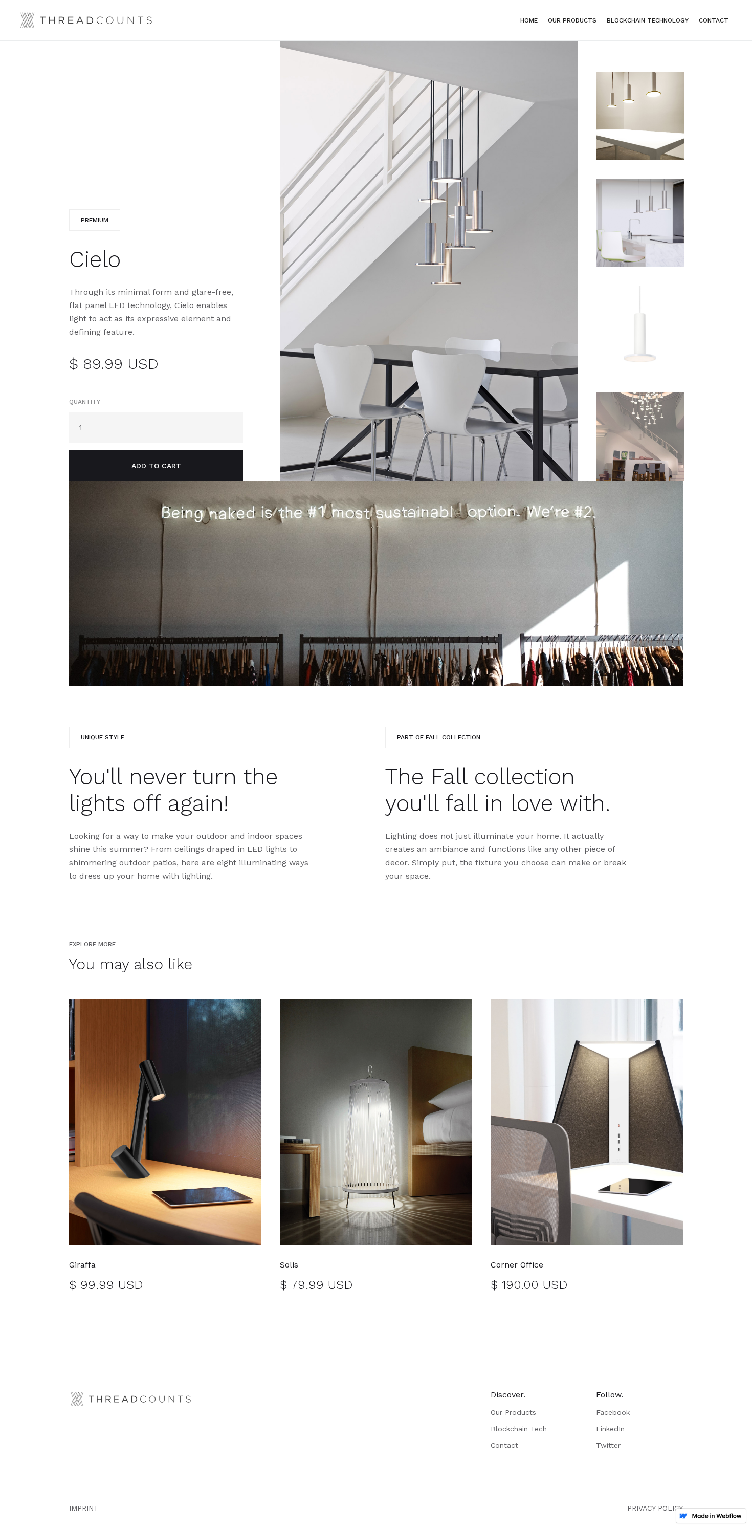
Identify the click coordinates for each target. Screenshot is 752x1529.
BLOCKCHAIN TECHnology (648, 20)
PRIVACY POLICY (655, 1508)
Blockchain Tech (519, 1429)
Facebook (613, 1412)
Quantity (84, 401)
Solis (289, 1265)
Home (529, 20)
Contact (713, 20)
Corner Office (517, 1265)
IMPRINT (84, 1508)
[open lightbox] (429, 261)
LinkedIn (610, 1429)
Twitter (608, 1445)
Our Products (572, 20)
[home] (86, 20)
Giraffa (82, 1265)
